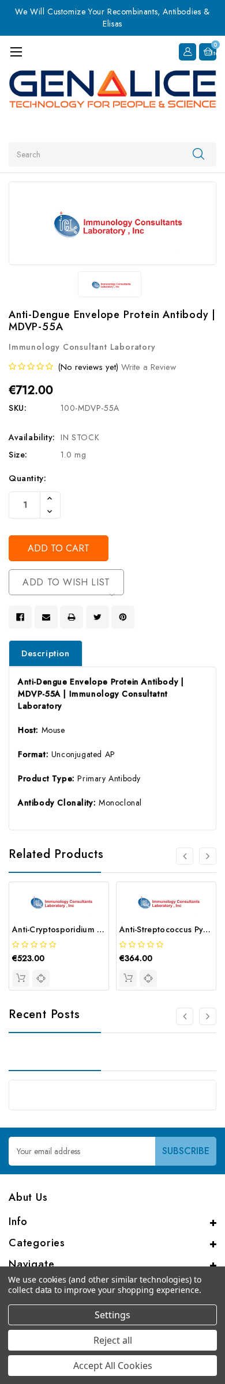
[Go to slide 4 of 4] (184, 856)
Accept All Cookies (112, 1365)
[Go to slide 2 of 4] (207, 856)
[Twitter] (97, 617)
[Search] (198, 154)
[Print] (71, 617)
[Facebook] (20, 617)
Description (45, 653)
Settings (112, 1315)
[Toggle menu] (16, 51)
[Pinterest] (122, 617)
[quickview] (41, 978)
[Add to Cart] (20, 978)
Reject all (112, 1340)
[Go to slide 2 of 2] (184, 1016)
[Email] (46, 617)
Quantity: (27, 478)
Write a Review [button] (148, 367)
